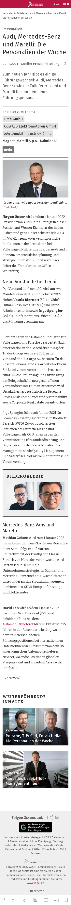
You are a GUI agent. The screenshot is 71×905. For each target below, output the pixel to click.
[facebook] (4, 900)
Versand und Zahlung (18, 849)
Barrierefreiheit (20, 841)
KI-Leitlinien (50, 849)
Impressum (11, 837)
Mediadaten (28, 845)
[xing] (25, 900)
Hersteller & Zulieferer (15, 13)
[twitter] (14, 900)
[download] (56, 900)
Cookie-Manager (31, 837)
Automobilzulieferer (18, 624)
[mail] (46, 900)
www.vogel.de (35, 883)
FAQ (62, 849)
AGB (47, 837)
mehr (8, 149)
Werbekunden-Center (51, 845)
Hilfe (37, 849)
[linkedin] (36, 900)
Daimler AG (49, 141)
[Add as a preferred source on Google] (35, 827)
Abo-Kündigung (42, 841)
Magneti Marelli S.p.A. (20, 141)
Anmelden (61, 4)
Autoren (35, 853)
